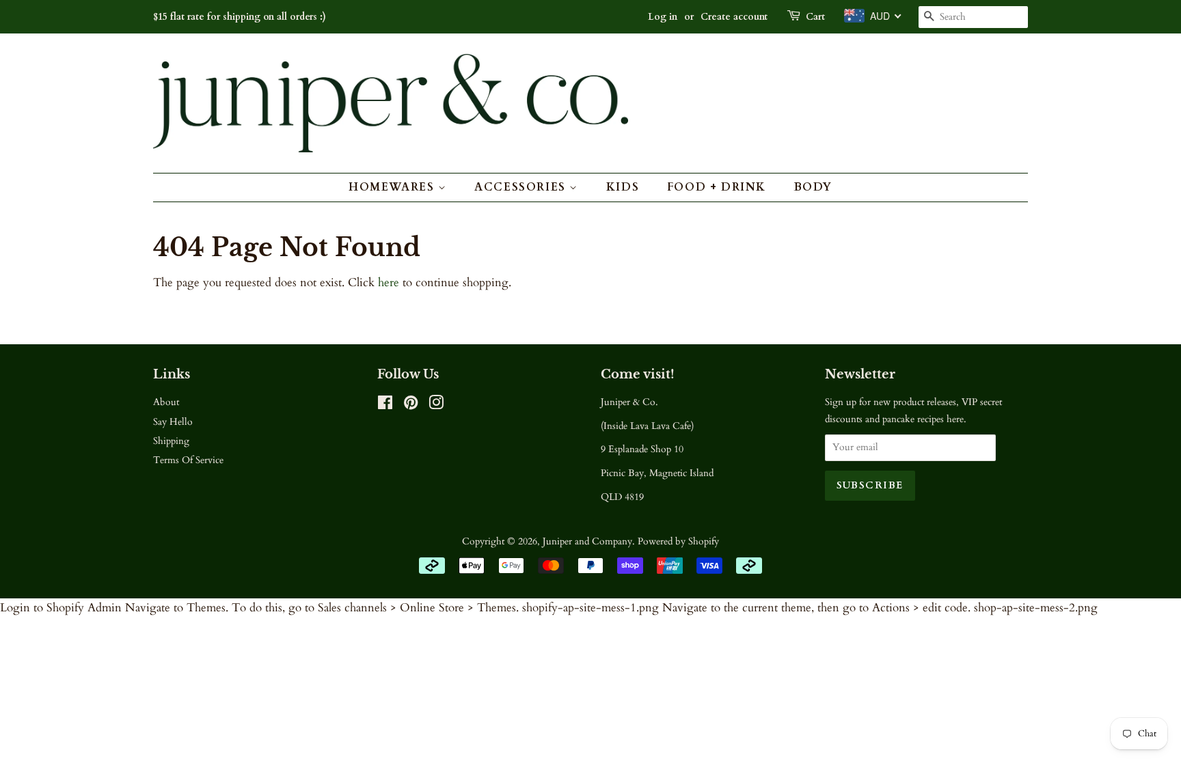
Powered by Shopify (678, 541)
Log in (662, 16)
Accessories (521, 187)
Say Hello (173, 421)
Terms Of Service (188, 460)
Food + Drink (716, 187)
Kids (622, 187)
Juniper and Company (587, 541)
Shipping (171, 440)
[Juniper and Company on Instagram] (436, 405)
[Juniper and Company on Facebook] (385, 405)
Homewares (393, 187)
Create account (734, 16)
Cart (815, 16)
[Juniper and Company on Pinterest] (410, 405)
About (166, 402)
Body (813, 187)
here (388, 282)
